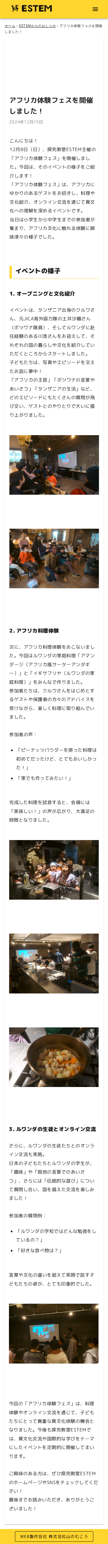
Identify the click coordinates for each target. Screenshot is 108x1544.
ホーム (10, 26)
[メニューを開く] (95, 9)
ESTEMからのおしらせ (37, 26)
